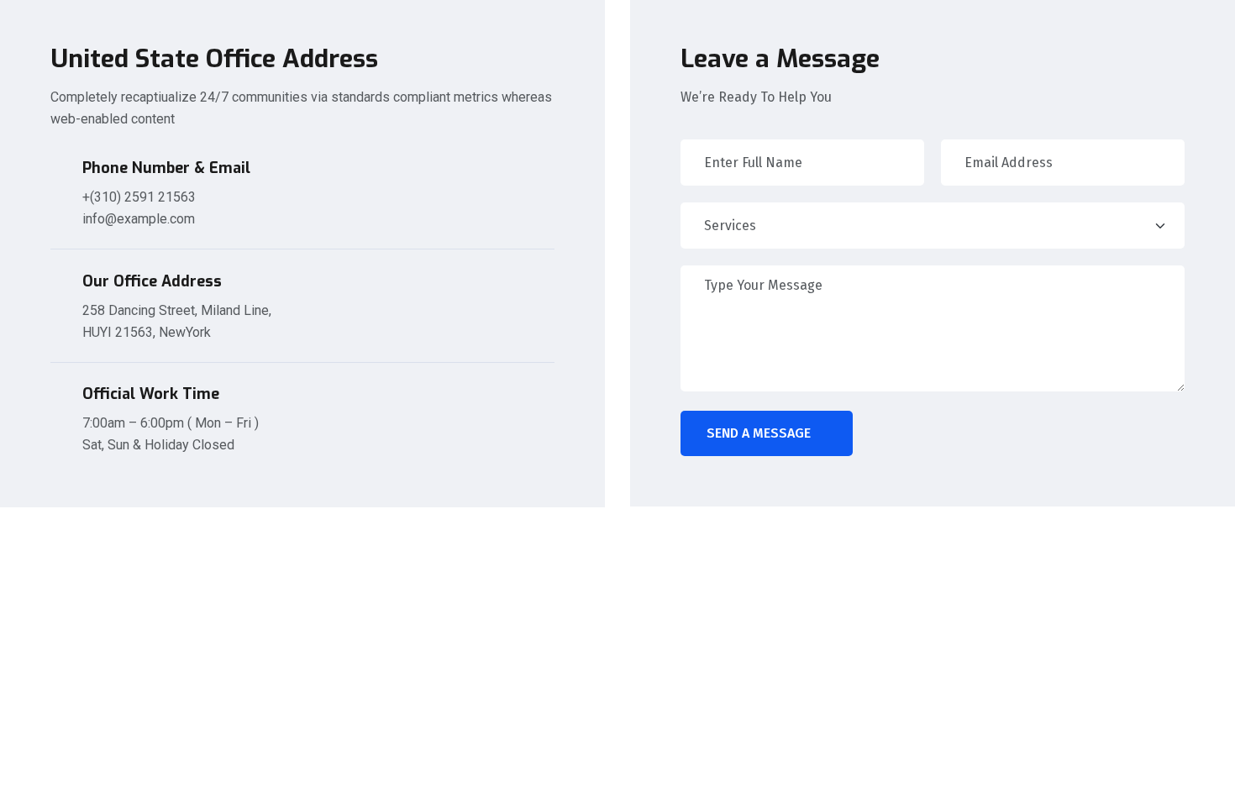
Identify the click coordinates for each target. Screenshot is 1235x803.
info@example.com (138, 219)
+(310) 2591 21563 (139, 197)
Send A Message (759, 433)
